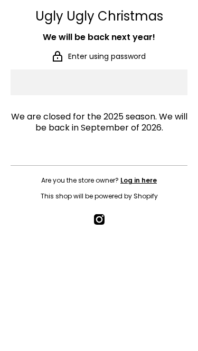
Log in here (138, 180)
